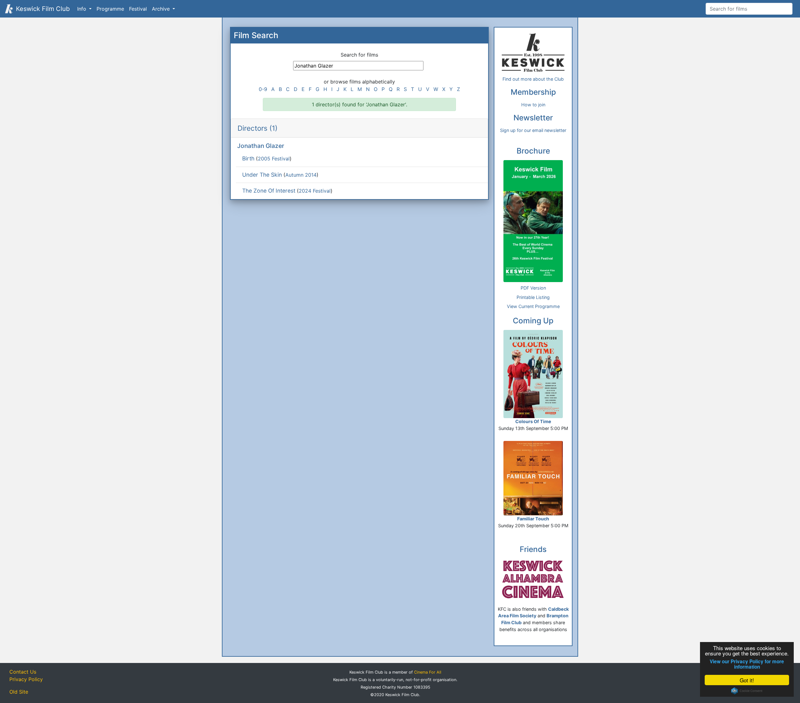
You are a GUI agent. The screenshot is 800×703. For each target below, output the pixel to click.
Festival (138, 9)
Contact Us (22, 672)
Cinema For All (427, 672)
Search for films (359, 55)
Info (82, 9)
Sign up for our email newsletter (533, 130)
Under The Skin (262, 174)
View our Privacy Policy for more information (747, 664)
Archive (161, 9)
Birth (248, 158)
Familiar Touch (533, 518)
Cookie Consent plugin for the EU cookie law (746, 690)
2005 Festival (274, 158)
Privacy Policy (26, 679)
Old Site (18, 692)
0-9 (263, 89)
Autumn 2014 (301, 175)
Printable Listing (533, 297)
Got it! (747, 680)
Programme (110, 9)
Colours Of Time (533, 421)
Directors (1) (258, 128)
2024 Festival (315, 191)
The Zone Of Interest (268, 190)
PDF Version (533, 288)
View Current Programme (533, 306)
